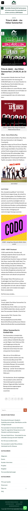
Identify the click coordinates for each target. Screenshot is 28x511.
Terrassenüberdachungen (8, 472)
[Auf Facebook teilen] (9, 398)
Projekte (3, 465)
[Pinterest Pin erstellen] (18, 398)
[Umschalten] (26, 488)
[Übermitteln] (25, 410)
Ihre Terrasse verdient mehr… (9, 441)
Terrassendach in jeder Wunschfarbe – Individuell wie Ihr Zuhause (12, 445)
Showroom (4, 485)
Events (14, 18)
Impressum (19, 504)
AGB (21, 502)
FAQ (2, 491)
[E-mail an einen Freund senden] (15, 398)
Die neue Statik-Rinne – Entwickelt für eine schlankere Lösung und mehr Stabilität (13, 436)
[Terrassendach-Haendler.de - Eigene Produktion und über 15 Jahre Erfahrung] (14, 2)
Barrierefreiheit (14, 506)
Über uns (3, 488)
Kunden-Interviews (6, 462)
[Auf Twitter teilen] (12, 398)
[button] (2, 2)
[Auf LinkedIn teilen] (21, 398)
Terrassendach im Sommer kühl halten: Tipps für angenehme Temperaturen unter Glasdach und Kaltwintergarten (13, 430)
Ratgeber (3, 469)
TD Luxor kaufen (6, 482)
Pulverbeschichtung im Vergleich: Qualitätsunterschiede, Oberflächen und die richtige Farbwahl (14, 422)
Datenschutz (10, 504)
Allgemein (4, 456)
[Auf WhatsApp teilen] (6, 398)
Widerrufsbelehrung (11, 502)
